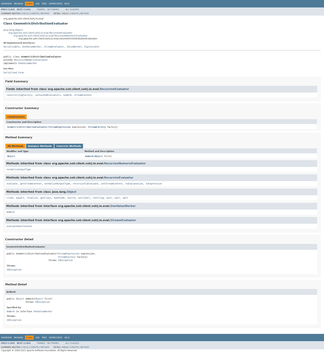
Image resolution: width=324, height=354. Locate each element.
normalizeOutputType (57, 183)
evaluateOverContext (19, 226)
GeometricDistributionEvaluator (27, 127)
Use (37, 4)
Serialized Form (13, 72)
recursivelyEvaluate (85, 183)
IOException (65, 260)
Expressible (91, 46)
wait (109, 197)
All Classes (72, 9)
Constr (34, 13)
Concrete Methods (68, 146)
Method (44, 13)
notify (71, 197)
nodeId (67, 95)
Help (67, 4)
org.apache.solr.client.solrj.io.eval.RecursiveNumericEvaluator (51, 35)
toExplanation (134, 183)
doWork (89, 156)
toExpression (154, 183)
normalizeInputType (19, 169)
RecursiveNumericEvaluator (31, 59)
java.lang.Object (13, 30)
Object (11, 156)
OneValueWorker (31, 46)
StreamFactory (97, 127)
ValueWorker (74, 46)
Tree (44, 4)
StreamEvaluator (54, 46)
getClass (45, 197)
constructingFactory (19, 95)
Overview (6, 4)
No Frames (53, 9)
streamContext (83, 95)
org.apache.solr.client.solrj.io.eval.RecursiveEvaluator (40, 32)
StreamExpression (60, 127)
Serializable (11, 46)
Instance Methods (40, 146)
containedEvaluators (48, 95)
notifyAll (84, 197)
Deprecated (55, 4)
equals (20, 197)
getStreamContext (31, 183)
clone (10, 197)
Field (25, 13)
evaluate (12, 183)
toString (98, 197)
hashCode (59, 197)
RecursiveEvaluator (114, 89)
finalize (32, 197)
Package (18, 4)
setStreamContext (112, 183)
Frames (41, 9)
